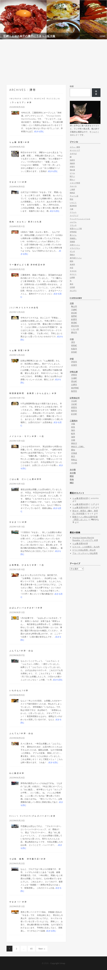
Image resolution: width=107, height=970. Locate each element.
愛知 (73, 449)
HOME (103, 36)
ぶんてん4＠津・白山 (21, 650)
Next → (41, 948)
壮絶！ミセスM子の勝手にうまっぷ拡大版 (29, 36)
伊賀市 (74, 361)
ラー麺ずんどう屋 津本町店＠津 (27, 264)
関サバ (72, 179)
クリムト (73, 212)
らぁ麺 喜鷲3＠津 (19, 350)
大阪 (73, 423)
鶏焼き (72, 254)
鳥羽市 (74, 391)
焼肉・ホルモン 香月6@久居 (25, 221)
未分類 (73, 469)
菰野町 (74, 316)
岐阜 (73, 433)
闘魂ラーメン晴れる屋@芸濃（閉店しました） (85, 518)
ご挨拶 (72, 189)
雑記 (72, 482)
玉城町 (74, 378)
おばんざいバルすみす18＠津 (26, 607)
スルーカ (73, 186)
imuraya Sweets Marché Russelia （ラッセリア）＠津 (85, 538)
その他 (74, 463)
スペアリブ (74, 215)
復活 (71, 284)
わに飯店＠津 (16, 773)
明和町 (74, 345)
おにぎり (73, 290)
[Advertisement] (53, 62)
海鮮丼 (72, 163)
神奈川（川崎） (78, 446)
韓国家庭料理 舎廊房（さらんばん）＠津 (33, 393)
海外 (73, 430)
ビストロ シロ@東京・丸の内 (86, 546)
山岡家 (72, 277)
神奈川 (74, 443)
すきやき (73, 271)
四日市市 (75, 326)
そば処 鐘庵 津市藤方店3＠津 (27, 859)
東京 (73, 456)
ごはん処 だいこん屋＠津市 (25, 479)
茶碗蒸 (72, 241)
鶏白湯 (72, 170)
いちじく (73, 202)
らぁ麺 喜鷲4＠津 (19, 142)
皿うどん (73, 235)
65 (31, 948)
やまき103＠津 (18, 182)
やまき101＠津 (18, 901)
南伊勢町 (75, 388)
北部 (72, 303)
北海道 (74, 453)
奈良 (73, 427)
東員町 (74, 322)
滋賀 (73, 436)
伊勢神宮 (73, 232)
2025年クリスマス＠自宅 (24, 307)
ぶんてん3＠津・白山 (21, 733)
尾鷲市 (74, 407)
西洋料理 (73, 206)
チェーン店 (74, 196)
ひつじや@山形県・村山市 (84, 550)
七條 (71, 209)
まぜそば (73, 153)
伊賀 (72, 358)
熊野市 (74, 410)
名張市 (74, 365)
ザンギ (72, 251)
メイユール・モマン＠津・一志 (26, 436)
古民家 (72, 287)
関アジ (72, 176)
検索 (72, 86)
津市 (73, 342)
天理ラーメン (75, 245)
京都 (73, 440)
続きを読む (39, 131)
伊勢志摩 (74, 371)
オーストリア (75, 150)
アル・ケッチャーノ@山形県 (85, 553)
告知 (72, 479)
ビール (72, 173)
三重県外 (74, 420)
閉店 (71, 199)
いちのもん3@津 (18, 690)
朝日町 (74, 313)
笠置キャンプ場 (76, 228)
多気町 (74, 352)
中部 (72, 339)
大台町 (74, 401)
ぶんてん (73, 222)
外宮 (71, 268)
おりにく (73, 274)
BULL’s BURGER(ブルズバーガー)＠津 (32, 816)
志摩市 (74, 384)
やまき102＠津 (18, 522)
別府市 (72, 160)
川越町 (74, 309)
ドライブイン (75, 248)
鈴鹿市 (74, 319)
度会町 (74, 381)
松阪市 (74, 348)
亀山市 (74, 306)
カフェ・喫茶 (75, 147)
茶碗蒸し (73, 238)
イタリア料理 (75, 183)
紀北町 (74, 414)
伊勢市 (74, 374)
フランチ (73, 225)
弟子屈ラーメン (76, 258)
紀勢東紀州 (75, 398)
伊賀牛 (72, 166)
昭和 (71, 261)
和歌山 (74, 459)
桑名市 (74, 332)
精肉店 (72, 192)
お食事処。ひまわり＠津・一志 (26, 565)
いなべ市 (75, 329)
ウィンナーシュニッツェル (80, 219)
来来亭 (72, 264)
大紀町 (74, 404)
